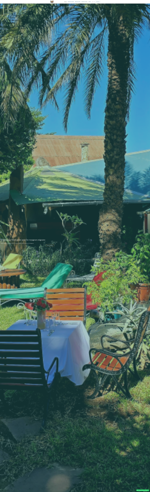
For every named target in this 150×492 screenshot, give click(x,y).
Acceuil (65, 1)
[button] (142, 490)
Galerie (90, 1)
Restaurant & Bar (77, 1)
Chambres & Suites (71, 1)
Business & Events (84, 1)
